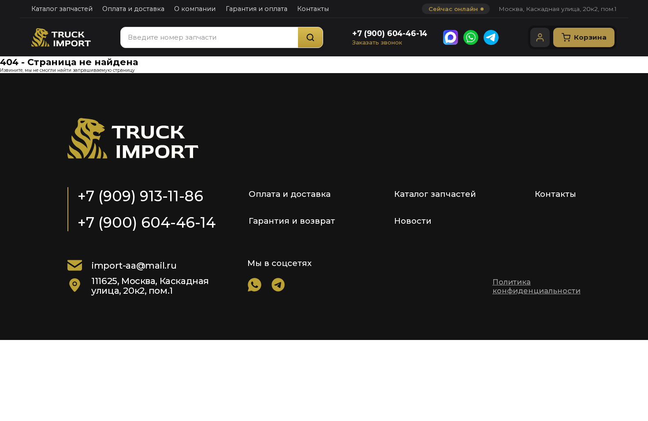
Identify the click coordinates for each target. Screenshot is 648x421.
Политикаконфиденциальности (536, 286)
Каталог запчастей (62, 9)
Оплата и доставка (133, 9)
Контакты (313, 9)
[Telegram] (491, 37)
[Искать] (310, 37)
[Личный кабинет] (540, 37)
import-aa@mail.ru (133, 265)
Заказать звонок (377, 42)
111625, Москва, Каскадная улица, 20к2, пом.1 (150, 285)
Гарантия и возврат (292, 221)
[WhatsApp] (470, 37)
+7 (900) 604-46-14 (389, 33)
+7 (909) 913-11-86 (140, 196)
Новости (413, 221)
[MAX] (450, 37)
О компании (195, 9)
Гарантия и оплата (256, 9)
